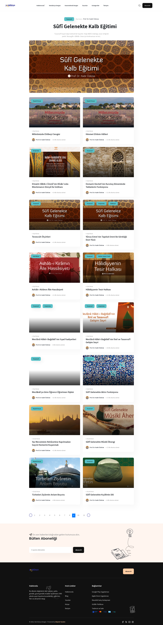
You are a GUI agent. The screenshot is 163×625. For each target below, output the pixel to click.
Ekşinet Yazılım (60, 622)
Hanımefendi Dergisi (71, 5)
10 (78, 515)
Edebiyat (113, 203)
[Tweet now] (126, 622)
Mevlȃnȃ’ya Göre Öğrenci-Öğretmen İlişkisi (53, 392)
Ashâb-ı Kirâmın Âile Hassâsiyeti (47, 289)
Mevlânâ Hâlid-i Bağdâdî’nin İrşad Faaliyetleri (54, 339)
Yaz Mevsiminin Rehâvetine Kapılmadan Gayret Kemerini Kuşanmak (51, 443)
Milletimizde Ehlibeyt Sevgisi (46, 134)
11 (84, 515)
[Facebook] (123, 622)
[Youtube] (129, 622)
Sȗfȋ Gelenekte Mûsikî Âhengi (100, 441)
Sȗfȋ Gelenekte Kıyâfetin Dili (100, 494)
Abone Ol (78, 550)
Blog (66, 596)
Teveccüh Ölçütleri (41, 236)
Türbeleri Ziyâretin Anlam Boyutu (48, 494)
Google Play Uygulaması (100, 592)
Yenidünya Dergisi (55, 5)
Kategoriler (95, 5)
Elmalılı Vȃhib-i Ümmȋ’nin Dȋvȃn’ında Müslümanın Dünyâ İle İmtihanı (50, 185)
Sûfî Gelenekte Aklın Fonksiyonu (102, 392)
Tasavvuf (69, 19)
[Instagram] (133, 622)
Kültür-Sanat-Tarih (104, 256)
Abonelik (147, 5)
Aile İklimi (36, 256)
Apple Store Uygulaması (100, 596)
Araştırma (36, 151)
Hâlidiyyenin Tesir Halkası (98, 289)
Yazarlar (85, 5)
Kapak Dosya (37, 101)
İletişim (105, 5)
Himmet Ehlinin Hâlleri (97, 134)
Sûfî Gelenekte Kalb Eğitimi (85, 26)
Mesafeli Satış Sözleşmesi (101, 600)
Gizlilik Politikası (97, 604)
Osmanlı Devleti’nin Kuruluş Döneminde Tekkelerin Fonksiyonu (105, 185)
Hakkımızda (40, 5)
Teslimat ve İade (98, 608)
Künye (67, 604)
